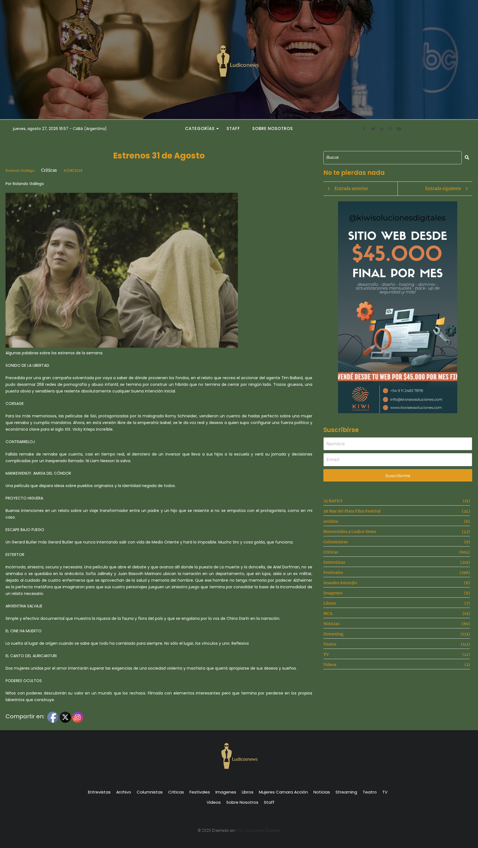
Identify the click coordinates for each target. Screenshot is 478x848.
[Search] (467, 157)
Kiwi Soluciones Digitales (258, 830)
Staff (233, 128)
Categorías (199, 128)
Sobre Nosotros (272, 128)
